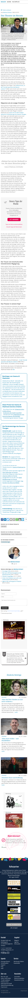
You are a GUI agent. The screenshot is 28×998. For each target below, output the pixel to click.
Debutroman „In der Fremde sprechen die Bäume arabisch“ (13, 87)
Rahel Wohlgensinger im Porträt (12, 478)
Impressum (4, 987)
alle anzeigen (14, 928)
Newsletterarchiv (19, 980)
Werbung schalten (19, 961)
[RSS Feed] (26, 519)
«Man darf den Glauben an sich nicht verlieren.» (12, 700)
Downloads (17, 963)
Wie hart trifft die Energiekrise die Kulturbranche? (11, 573)
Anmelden (17, 976)
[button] (2, 519)
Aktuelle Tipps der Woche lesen (14, 227)
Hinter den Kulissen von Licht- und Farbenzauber (11, 578)
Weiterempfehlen (19, 978)
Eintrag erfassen (5, 961)
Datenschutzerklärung (7, 985)
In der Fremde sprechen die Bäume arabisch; (14, 361)
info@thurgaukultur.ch (7, 950)
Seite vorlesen (7, 10)
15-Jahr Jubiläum (5, 980)
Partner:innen (5, 982)
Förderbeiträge (5, 542)
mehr (16, 712)
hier (13, 369)
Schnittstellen (4, 963)
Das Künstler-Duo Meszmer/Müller (12, 482)
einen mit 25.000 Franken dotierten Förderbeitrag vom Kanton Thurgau (13, 113)
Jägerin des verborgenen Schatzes (11, 581)
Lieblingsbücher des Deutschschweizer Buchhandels (13, 415)
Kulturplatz (16, 2)
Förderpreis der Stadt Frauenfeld (12, 413)
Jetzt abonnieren (14, 219)
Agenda (9, 2)
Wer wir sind (4, 976)
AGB (2, 968)
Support (3, 965)
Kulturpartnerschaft (6, 983)
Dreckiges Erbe (6, 571)
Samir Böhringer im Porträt (10, 472)
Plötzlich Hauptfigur (7, 576)
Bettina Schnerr (7, 12)
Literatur (4, 697)
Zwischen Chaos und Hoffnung (12, 778)
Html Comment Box (13, 611)
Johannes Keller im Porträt (9, 476)
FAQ (2, 966)
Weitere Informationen (14, 925)
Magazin (3, 2)
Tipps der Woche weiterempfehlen (14, 224)
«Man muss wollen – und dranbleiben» (10, 740)
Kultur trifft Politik (6, 978)
